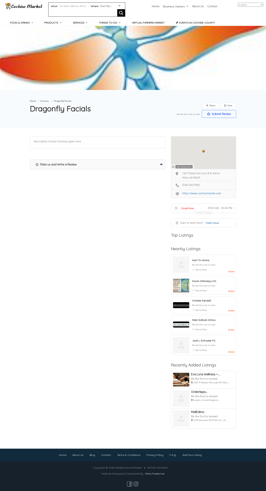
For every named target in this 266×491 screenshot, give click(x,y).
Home (155, 6)
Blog (92, 455)
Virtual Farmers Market (148, 22)
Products (51, 22)
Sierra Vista (201, 269)
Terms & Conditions (128, 455)
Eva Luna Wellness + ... (205, 374)
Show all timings (204, 213)
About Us (198, 6)
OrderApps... (199, 392)
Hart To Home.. (201, 260)
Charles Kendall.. (202, 300)
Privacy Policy (155, 455)
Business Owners (174, 6)
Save (229, 105)
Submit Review (221, 114)
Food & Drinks (20, 22)
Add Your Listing (192, 455)
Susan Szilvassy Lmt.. (204, 281)
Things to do (108, 22)
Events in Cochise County (197, 22)
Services (78, 22)
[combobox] (105, 7)
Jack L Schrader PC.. (204, 340)
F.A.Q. (173, 455)
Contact (212, 6)
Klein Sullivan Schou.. (204, 320)
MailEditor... (198, 412)
